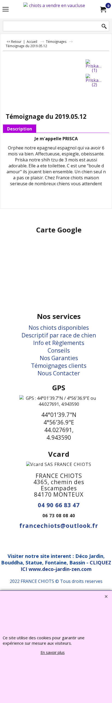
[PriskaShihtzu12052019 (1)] (95, 65)
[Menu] (5, 9)
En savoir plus (53, 652)
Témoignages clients (58, 365)
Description (19, 129)
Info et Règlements (58, 343)
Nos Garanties (59, 358)
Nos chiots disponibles (59, 327)
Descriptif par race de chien (58, 335)
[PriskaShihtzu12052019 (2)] (95, 80)
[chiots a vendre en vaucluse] (54, 9)
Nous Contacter (59, 373)
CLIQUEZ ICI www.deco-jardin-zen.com (66, 565)
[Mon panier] (103, 9)
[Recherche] (104, 26)
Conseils (59, 350)
